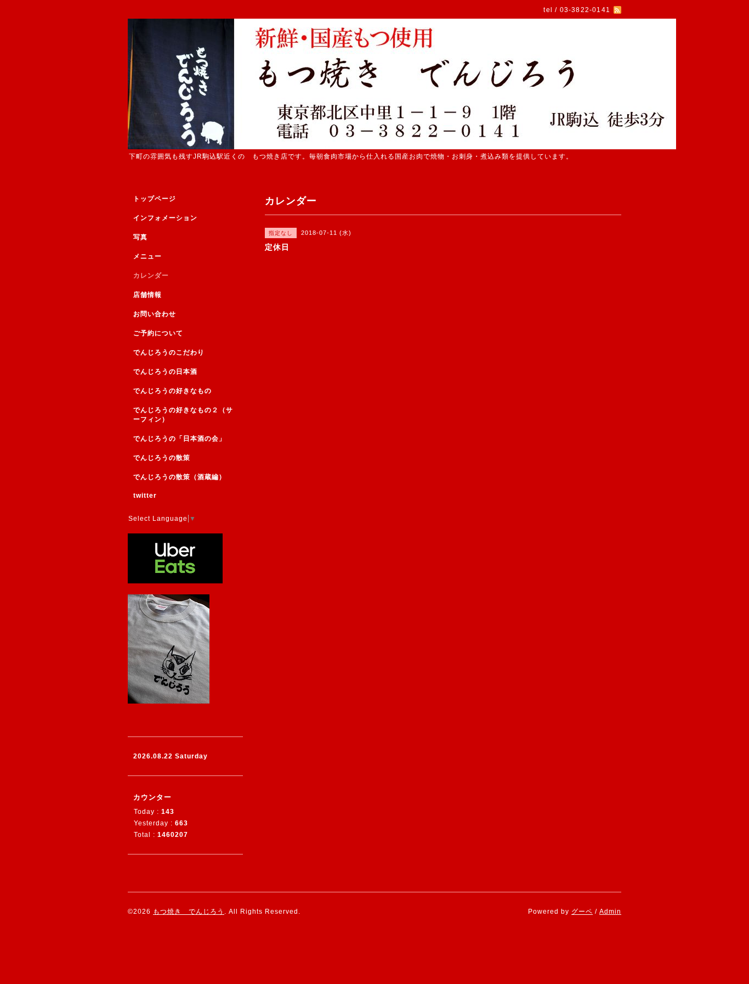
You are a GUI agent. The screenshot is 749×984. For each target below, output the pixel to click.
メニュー (147, 256)
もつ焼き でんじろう (188, 911)
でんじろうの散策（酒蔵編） (179, 477)
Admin (610, 911)
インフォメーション (165, 218)
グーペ (582, 911)
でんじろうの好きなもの (172, 391)
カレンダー (151, 275)
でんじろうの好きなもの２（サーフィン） (183, 414)
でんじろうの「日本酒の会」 (179, 438)
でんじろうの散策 (161, 458)
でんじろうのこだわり (169, 352)
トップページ (154, 199)
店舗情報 (147, 295)
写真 (140, 237)
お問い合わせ (154, 314)
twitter (145, 495)
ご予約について (158, 333)
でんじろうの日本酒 (165, 371)
